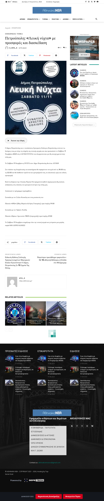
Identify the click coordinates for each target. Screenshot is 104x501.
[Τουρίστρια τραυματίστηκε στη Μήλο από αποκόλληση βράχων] (74, 115)
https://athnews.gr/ (25, 281)
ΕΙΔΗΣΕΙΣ (15, 318)
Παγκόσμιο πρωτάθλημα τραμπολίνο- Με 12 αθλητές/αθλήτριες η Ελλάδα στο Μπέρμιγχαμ (51, 260)
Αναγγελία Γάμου (72, 496)
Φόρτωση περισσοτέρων (83, 125)
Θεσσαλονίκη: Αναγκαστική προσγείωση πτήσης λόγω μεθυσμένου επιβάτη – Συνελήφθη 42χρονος (56, 321)
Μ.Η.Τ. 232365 (37, 450)
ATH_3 (14, 48)
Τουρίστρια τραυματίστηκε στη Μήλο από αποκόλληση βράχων (89, 116)
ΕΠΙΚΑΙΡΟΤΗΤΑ (85, 113)
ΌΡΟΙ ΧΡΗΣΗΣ (37, 443)
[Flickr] (82, 426)
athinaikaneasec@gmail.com (49, 462)
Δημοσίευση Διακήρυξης (48, 496)
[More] (56, 55)
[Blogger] (72, 426)
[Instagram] (88, 1)
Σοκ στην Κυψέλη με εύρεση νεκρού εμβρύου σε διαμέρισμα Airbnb (15, 321)
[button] (96, 19)
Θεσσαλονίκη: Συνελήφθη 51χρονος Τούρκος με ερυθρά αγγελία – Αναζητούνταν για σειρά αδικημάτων (88, 106)
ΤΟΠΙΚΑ (20, 34)
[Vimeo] (94, 1)
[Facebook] (85, 1)
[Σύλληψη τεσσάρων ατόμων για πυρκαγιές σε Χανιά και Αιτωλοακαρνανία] (36, 313)
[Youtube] (97, 1)
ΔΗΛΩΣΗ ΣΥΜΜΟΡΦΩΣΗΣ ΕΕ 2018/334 (47, 447)
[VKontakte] (92, 426)
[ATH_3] (7, 48)
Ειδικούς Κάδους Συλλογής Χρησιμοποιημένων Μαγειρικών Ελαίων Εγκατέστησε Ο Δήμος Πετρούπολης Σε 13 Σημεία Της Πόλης (17, 262)
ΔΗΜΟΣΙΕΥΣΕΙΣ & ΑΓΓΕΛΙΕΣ (42, 435)
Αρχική (7, 28)
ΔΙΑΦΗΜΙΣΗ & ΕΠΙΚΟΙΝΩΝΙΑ (43, 439)
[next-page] (10, 329)
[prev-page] (6, 329)
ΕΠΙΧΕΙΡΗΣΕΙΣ (16, 28)
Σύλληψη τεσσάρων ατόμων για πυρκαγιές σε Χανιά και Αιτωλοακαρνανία (36, 321)
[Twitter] (91, 1)
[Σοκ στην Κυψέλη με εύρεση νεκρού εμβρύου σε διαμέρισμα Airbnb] (15, 313)
